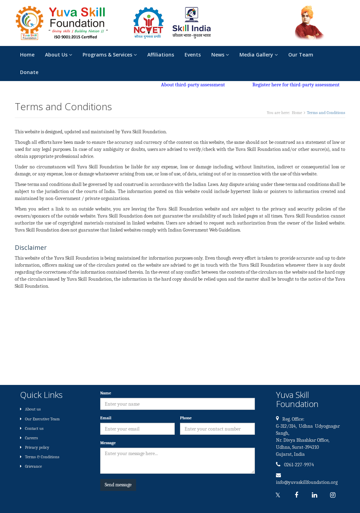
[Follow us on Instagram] (334, 495)
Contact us (34, 428)
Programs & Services (108, 54)
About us (33, 409)
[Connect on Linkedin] (316, 495)
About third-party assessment (187, 84)
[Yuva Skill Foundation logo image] (62, 21)
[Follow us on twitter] (279, 495)
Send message (118, 485)
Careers (31, 437)
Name (105, 393)
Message (109, 442)
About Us (57, 54)
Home (27, 54)
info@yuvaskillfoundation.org (307, 482)
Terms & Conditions (42, 456)
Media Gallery (257, 54)
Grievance (33, 466)
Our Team (300, 54)
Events (193, 54)
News (218, 54)
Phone (186, 417)
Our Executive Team (42, 419)
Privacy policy (37, 447)
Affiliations (160, 54)
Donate (29, 72)
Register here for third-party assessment (290, 84)
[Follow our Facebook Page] (298, 495)
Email (107, 417)
